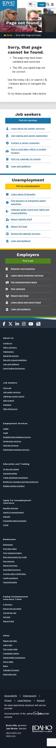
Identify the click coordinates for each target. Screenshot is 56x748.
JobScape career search (13, 396)
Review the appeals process (25, 234)
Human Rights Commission (14, 658)
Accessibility (10, 696)
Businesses (8, 545)
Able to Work (8, 401)
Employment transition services (16, 450)
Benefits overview (10, 508)
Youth (5, 433)
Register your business (23, 269)
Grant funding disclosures (14, 368)
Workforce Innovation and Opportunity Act (20, 482)
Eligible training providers (14, 486)
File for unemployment (28, 186)
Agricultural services (12, 570)
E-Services (7, 605)
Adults (5, 429)
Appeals (6, 517)
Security (41, 700)
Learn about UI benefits (23, 194)
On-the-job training (11, 469)
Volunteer (7, 405)
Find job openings (28, 120)
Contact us (7, 343)
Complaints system (11, 653)
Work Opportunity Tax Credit (15, 557)
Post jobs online (10, 549)
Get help (6, 617)
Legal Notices (24, 700)
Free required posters (12, 553)
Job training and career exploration (29, 136)
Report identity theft (21, 219)
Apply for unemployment (13, 512)
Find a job (7, 388)
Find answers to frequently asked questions (28, 202)
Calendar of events (11, 670)
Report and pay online (12, 609)
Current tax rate (9, 613)
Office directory (10, 348)
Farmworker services (12, 441)
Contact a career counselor (25, 143)
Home (10, 35)
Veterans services (10, 446)
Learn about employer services (27, 275)
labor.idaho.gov (13, 733)
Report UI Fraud (19, 226)
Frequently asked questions (14, 521)
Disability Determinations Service (17, 437)
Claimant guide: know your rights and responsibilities (30, 211)
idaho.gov (11, 736)
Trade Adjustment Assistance (15, 478)
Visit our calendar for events (26, 159)
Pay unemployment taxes (24, 282)
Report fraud (8, 621)
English (32, 4)
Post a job (28, 261)
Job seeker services (12, 392)
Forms (5, 525)
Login (42, 4)
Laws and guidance (21, 166)
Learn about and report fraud (26, 302)
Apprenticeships (10, 474)
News (5, 666)
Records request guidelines (15, 360)
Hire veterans (18, 289)
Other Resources (10, 409)
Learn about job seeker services (28, 128)
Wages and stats (10, 641)
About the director (11, 356)
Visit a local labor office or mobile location (28, 151)
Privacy (8, 700)
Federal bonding (10, 582)
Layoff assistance (10, 578)
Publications (8, 352)
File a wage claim (10, 649)
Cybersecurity (29, 696)
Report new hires (20, 296)
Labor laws (7, 645)
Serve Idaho (8, 662)
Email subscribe (10, 674)
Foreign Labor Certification (14, 574)
